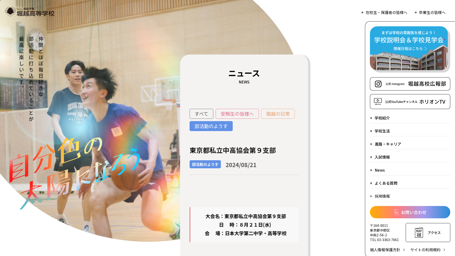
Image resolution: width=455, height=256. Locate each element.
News (380, 170)
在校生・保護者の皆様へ (386, 12)
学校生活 (382, 131)
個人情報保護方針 (385, 249)
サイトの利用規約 (425, 249)
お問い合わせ (414, 212)
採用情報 (382, 196)
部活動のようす (211, 126)
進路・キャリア (388, 144)
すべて (201, 113)
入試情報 (382, 157)
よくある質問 (386, 183)
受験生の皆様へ (237, 113)
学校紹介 (382, 118)
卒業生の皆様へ (432, 12)
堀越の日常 (278, 113)
